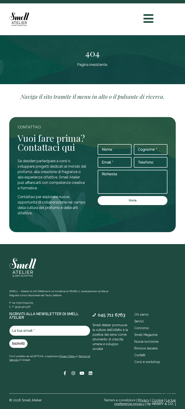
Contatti (139, 355)
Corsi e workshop (147, 362)
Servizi (139, 321)
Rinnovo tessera (145, 348)
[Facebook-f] (65, 373)
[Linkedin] (90, 373)
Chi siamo (141, 314)
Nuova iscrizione (146, 341)
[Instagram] (73, 373)
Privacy (143, 400)
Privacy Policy (67, 356)
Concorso (141, 328)
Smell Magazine (145, 335)
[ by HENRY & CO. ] (161, 404)
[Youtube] (82, 373)
